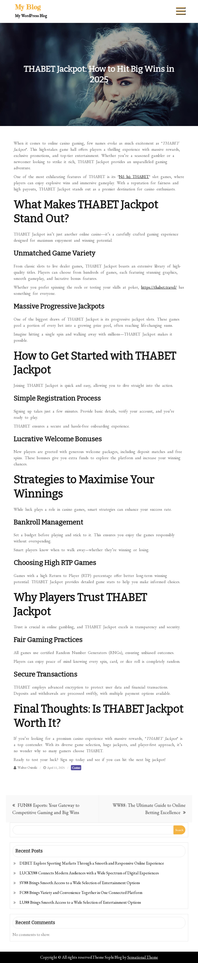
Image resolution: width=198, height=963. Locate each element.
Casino (76, 768)
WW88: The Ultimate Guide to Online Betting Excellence (149, 808)
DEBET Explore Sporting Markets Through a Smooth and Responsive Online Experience (92, 863)
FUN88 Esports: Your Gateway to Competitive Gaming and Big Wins (45, 808)
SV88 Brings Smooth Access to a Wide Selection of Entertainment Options (80, 882)
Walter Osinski (27, 767)
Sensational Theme (142, 957)
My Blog (28, 7)
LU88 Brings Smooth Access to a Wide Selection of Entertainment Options (80, 902)
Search (179, 830)
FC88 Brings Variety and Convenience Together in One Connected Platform (81, 892)
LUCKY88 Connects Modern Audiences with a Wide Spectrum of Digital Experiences (89, 873)
